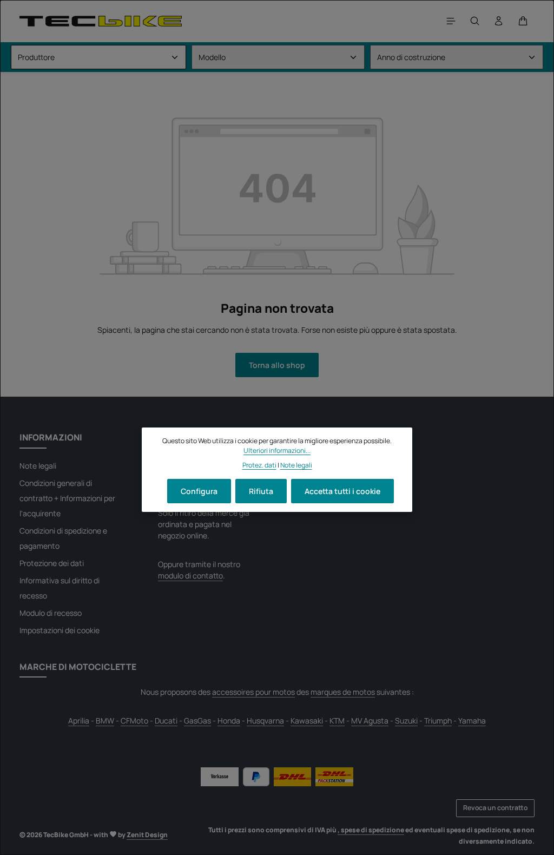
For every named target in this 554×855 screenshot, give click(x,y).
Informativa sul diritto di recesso (59, 588)
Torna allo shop (277, 365)
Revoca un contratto (495, 807)
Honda (228, 720)
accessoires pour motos (253, 692)
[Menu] (451, 21)
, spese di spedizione (371, 829)
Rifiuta (261, 491)
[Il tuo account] (499, 21)
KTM (337, 720)
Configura (199, 491)
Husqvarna (265, 720)
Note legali (37, 466)
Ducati (166, 720)
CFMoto (134, 720)
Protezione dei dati (51, 563)
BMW (105, 720)
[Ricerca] (475, 21)
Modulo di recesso (50, 613)
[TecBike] (100, 21)
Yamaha (472, 720)
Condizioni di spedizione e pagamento (63, 538)
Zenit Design (147, 834)
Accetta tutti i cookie (342, 491)
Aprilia (78, 720)
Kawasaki (307, 720)
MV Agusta (369, 720)
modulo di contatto (190, 575)
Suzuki (406, 720)
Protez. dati (259, 465)
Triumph (438, 720)
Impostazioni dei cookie (59, 630)
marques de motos (343, 692)
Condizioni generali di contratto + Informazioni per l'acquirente (67, 498)
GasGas (197, 720)
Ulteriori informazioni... (277, 450)
